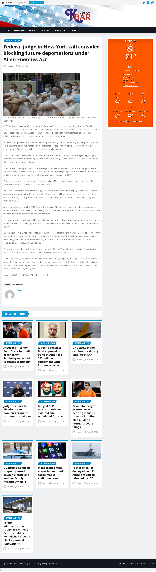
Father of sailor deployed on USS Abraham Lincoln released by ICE (84, 473)
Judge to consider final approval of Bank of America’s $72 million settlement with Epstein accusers (50, 356)
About (151, 563)
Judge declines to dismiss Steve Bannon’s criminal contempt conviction (17, 411)
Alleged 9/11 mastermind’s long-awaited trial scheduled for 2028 (51, 411)
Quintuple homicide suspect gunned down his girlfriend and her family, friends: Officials (16, 474)
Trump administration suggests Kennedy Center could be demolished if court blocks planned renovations (16, 533)
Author (7, 285)
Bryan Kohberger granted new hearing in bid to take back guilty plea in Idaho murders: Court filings (84, 416)
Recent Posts (18, 285)
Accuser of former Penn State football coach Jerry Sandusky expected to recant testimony (17, 354)
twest (10, 66)
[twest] (10, 295)
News (32, 30)
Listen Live (19, 30)
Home (7, 30)
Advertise (60, 30)
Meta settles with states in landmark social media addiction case (51, 473)
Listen (131, 563)
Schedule (46, 30)
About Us (77, 30)
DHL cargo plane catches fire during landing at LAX (85, 351)
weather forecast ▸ (130, 121)
